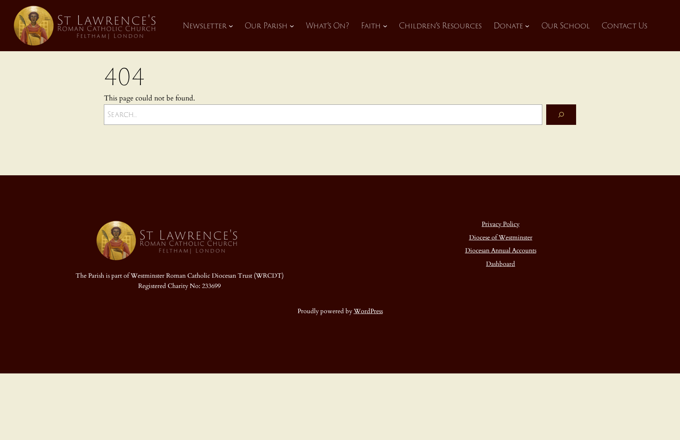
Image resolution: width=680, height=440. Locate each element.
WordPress (368, 311)
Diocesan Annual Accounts (500, 250)
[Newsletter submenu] (231, 25)
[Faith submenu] (385, 25)
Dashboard (500, 264)
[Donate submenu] (527, 25)
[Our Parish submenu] (292, 25)
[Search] (561, 114)
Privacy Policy (500, 224)
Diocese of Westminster (500, 237)
